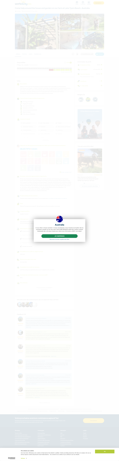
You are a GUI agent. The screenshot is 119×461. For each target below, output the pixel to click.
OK (105, 451)
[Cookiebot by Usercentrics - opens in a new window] (12, 458)
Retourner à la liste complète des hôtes (59, 239)
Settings (23, 458)
